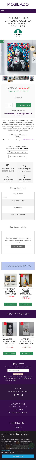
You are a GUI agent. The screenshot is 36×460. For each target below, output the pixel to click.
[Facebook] (14, 395)
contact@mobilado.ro (19, 412)
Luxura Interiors (10, 288)
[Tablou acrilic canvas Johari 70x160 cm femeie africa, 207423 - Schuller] (9, 329)
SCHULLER (26, 288)
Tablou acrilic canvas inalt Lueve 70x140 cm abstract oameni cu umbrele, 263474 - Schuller (26, 342)
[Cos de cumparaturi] (29, 10)
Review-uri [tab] (18, 227)
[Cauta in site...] (34, 10)
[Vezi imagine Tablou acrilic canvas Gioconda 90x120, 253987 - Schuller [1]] (10, 79)
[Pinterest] (18, 395)
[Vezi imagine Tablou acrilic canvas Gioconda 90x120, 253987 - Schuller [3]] (21, 78)
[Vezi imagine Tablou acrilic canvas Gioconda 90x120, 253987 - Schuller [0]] (5, 78)
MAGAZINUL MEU (17, 423)
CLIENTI (17, 427)
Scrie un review (18, 246)
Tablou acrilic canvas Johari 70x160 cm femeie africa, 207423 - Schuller (10, 342)
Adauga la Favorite (18, 152)
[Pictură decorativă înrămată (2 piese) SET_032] (10, 280)
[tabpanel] (18, 57)
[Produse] (2, 11)
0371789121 (19, 409)
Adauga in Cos (25, 105)
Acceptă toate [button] (18, 456)
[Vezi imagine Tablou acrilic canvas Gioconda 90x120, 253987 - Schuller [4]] (26, 78)
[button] (18, 452)
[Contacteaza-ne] (24, 10)
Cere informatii (18, 156)
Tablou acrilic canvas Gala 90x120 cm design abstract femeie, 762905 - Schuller (25, 292)
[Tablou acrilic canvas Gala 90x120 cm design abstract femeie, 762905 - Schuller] (25, 280)
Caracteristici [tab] (18, 188)
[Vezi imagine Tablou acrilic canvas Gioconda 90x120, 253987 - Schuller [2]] (15, 78)
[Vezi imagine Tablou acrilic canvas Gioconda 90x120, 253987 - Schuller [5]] (31, 79)
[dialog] (18, 445)
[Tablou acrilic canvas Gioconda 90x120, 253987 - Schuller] (18, 57)
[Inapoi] (1, 15)
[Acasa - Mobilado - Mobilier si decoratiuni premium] (18, 4)
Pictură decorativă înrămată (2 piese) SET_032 (10, 292)
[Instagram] (21, 395)
